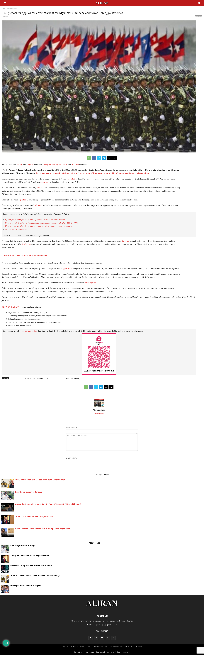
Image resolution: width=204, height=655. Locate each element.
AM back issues (136, 647)
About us (65, 647)
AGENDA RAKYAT (11, 306)
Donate (82, 647)
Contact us (74, 647)
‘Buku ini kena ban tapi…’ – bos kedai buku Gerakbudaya (40, 480)
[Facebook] (94, 158)
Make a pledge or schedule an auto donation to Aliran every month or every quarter (39, 226)
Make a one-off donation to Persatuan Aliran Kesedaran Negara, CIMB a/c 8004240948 (41, 222)
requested (71, 178)
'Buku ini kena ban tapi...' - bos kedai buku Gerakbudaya (35, 576)
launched (41, 187)
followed (38, 205)
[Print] (114, 158)
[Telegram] (104, 158)
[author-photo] (99, 406)
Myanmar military (73, 378)
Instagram (56, 164)
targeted (125, 240)
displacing (26, 244)
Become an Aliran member (16, 229)
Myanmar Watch (12, 8)
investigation (90, 282)
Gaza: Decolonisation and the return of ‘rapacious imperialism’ (43, 529)
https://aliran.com (99, 413)
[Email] (109, 158)
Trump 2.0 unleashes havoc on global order (34, 516)
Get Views (199, 16)
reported (22, 199)
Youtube (75, 164)
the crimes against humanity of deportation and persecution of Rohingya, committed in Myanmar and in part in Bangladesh (92, 173)
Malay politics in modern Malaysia (25, 586)
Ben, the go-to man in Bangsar (28, 492)
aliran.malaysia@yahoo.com (106, 625)
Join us (89, 647)
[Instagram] (96, 638)
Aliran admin (99, 409)
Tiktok (65, 164)
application (67, 268)
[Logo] (102, 610)
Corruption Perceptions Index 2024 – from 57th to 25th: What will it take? (48, 504)
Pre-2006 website (100, 647)
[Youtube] (113, 638)
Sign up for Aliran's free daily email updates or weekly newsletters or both (35, 219)
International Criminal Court (36, 378)
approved (44, 182)
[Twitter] (99, 158)
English (29, 164)
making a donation (29, 330)
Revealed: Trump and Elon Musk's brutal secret (31, 566)
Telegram (47, 164)
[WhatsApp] (89, 158)
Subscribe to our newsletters (119, 647)
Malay (19, 164)
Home (3, 8)
